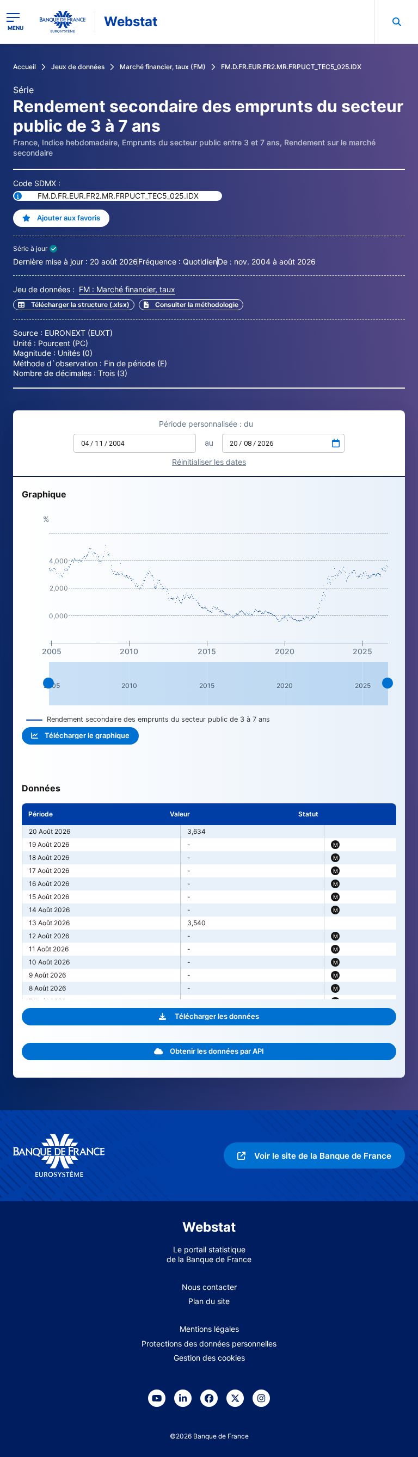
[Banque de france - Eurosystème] (62, 22)
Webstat (130, 21)
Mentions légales (209, 1328)
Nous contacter (209, 1287)
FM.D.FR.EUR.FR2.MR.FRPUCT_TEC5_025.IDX (291, 67)
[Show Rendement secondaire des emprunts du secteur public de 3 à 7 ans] (148, 719)
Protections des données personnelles (209, 1343)
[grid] (209, 901)
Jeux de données (77, 67)
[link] (191, 304)
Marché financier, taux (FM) (163, 67)
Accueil (24, 67)
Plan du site (209, 1301)
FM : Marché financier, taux (127, 289)
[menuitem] (396, 22)
